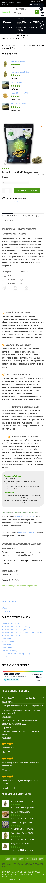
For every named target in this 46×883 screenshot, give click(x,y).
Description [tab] (7, 216)
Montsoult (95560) (9, 651)
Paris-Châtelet (8, 642)
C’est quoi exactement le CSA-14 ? (16, 706)
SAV (18, 863)
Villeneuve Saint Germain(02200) (16, 654)
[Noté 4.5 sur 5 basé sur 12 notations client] (23, 168)
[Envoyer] (37, 12)
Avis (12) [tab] (35, 216)
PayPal (5, 866)
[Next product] (42, 23)
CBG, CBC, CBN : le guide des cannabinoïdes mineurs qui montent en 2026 (21, 722)
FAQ (3, 865)
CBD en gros (20, 28)
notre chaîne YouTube (27, 533)
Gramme (5, 177)
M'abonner (6, 608)
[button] (37, 1)
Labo (35, 863)
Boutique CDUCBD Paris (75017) (16, 627)
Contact (21, 23)
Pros (41, 863)
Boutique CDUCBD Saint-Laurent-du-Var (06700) (22, 633)
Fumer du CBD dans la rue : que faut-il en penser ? (23, 698)
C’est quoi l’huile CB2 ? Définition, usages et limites (20, 732)
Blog (19, 14)
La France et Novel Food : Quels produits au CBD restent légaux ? (22, 711)
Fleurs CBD (14, 202)
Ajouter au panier (26, 191)
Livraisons (11, 863)
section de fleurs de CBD (24, 517)
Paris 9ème (6, 645)
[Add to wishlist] (40, 126)
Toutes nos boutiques (11, 624)
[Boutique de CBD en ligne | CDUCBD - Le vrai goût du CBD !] (6, 12)
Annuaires (38, 865)
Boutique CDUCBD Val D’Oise (15, 636)
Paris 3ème (6, 639)
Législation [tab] (8, 220)
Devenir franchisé (25, 865)
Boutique (20, 9)
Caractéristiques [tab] (22, 216)
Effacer (41, 174)
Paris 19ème (7, 648)
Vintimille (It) (7, 657)
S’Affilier (11, 865)
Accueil (7, 27)
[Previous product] (42, 27)
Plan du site (7, 611)
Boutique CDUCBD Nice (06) (14, 630)
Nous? (20, 18)
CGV (3, 863)
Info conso (26, 863)
